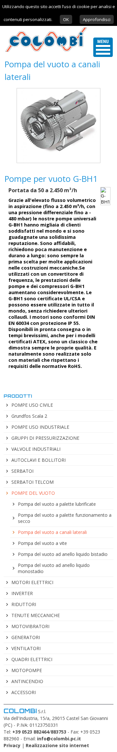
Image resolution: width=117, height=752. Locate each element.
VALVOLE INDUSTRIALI (35, 449)
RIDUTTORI (23, 604)
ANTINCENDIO (27, 681)
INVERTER (22, 593)
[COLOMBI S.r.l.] (43, 51)
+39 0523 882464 (30, 732)
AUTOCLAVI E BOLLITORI (38, 460)
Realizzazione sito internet (57, 745)
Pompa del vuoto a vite (42, 543)
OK (66, 19)
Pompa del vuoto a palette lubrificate (57, 504)
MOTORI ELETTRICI (32, 582)
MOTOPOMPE (26, 670)
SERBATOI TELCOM (32, 482)
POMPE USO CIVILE (32, 405)
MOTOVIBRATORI (30, 626)
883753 (58, 732)
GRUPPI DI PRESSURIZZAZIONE (45, 438)
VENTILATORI (26, 648)
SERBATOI (22, 471)
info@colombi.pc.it (59, 738)
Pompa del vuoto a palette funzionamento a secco (64, 518)
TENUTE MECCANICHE (35, 615)
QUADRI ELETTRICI (31, 659)
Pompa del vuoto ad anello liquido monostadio (54, 568)
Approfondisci (96, 19)
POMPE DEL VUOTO (33, 493)
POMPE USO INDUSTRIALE (40, 427)
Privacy (12, 745)
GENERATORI (25, 637)
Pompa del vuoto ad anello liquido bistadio (63, 554)
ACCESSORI (23, 692)
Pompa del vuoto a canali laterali (52, 532)
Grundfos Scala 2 (29, 416)
